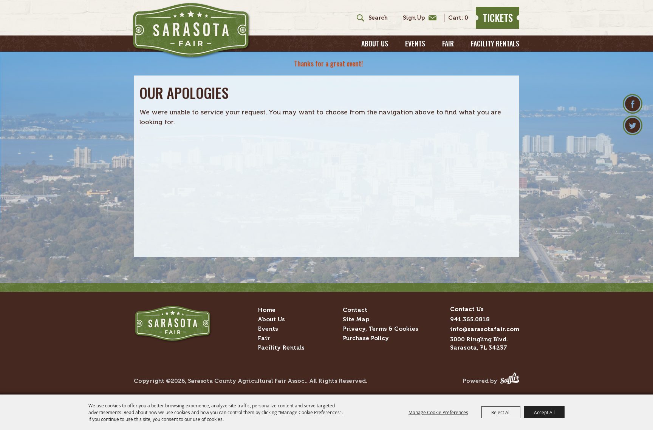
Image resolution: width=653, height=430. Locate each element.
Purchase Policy (366, 338)
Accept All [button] (544, 412)
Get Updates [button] (417, 17)
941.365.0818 (470, 319)
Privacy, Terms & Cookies (380, 328)
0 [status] (466, 18)
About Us (374, 43)
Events (415, 43)
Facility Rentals (495, 43)
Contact (355, 309)
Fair (448, 43)
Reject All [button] (501, 412)
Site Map (356, 319)
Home (266, 309)
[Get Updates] (415, 17)
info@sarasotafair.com (484, 329)
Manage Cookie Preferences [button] (438, 412)
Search (357, 17)
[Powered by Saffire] (509, 381)
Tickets (498, 18)
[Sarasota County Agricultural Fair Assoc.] (191, 31)
